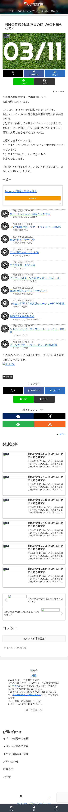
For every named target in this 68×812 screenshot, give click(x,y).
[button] (44, 81)
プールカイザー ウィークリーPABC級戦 (33, 345)
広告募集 (8, 769)
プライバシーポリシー (40, 803)
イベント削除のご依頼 (15, 754)
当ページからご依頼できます (26, 694)
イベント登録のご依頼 (15, 738)
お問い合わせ (10, 761)
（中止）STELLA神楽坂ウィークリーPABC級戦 (37, 303)
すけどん (14, 685)
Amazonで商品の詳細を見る (21, 191)
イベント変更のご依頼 (15, 746)
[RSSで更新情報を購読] (49, 424)
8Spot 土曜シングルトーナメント (28, 290)
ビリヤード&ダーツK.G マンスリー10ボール (35, 278)
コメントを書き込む (34, 638)
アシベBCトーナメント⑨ (24, 252)
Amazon (32, 198)
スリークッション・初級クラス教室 (30, 214)
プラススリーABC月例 (22, 265)
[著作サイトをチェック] (18, 416)
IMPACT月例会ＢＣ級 (22, 316)
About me (22, 803)
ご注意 (7, 777)
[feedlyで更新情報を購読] (18, 424)
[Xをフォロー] (49, 416)
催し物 (9, 377)
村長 (34, 675)
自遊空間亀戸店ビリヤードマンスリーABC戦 (35, 227)
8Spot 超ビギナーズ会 (22, 239)
